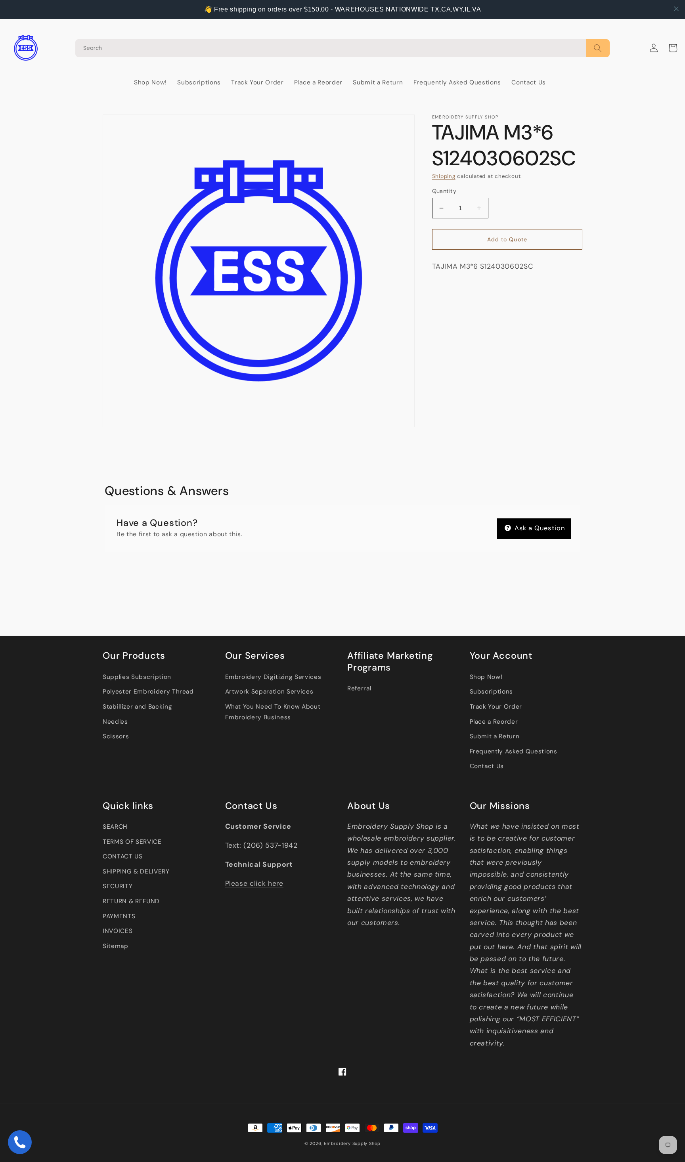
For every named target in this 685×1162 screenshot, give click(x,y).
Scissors (116, 736)
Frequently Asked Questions (513, 751)
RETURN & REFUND (131, 901)
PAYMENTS (119, 916)
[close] (676, 9)
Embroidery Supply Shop (352, 1143)
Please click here (254, 883)
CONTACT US (123, 856)
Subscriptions (491, 692)
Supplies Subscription (137, 677)
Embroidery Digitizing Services (273, 677)
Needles (115, 722)
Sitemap (115, 946)
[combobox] (330, 48)
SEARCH (115, 827)
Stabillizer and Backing (137, 707)
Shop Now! (486, 677)
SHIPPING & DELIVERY (136, 871)
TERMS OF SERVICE (132, 842)
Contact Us (487, 766)
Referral (359, 688)
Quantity (444, 191)
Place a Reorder (494, 722)
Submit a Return (495, 736)
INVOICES (117, 931)
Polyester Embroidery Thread (148, 692)
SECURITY (117, 886)
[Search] (342, 48)
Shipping (443, 176)
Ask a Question (539, 528)
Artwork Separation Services (269, 692)
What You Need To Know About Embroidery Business (273, 712)
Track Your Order (496, 707)
